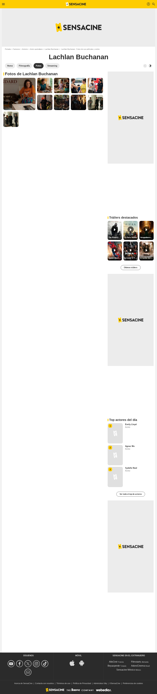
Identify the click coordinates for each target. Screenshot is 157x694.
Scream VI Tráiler (131, 258)
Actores (25, 49)
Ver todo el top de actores (131, 494)
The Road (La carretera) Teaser (115, 237)
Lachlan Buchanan (52, 49)
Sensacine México (125, 669)
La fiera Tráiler (130, 237)
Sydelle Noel (131, 468)
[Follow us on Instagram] (37, 663)
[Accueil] (76, 4)
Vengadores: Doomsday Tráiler (147, 237)
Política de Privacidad (82, 683)
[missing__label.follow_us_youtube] (11, 663)
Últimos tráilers (130, 267)
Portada (8, 49)
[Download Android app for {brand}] (83, 663)
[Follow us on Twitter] (28, 663)
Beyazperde (114, 665)
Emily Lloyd (131, 424)
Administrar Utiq (100, 683)
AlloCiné (113, 661)
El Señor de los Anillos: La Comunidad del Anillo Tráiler (147, 258)
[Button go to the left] (145, 66)
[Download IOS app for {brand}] (73, 663)
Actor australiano (36, 49)
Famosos (16, 49)
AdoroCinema (138, 665)
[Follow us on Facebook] (20, 663)
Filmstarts (136, 661)
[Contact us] (28, 672)
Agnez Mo (130, 446)
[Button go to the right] (150, 66)
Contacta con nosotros (44, 683)
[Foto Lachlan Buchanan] (19, 94)
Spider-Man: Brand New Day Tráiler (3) (115, 258)
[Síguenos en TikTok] (45, 663)
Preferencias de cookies (133, 683)
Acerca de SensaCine (23, 683)
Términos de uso (63, 683)
